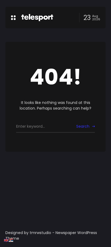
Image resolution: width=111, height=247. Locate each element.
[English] (6, 240)
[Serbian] (11, 240)
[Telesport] (37, 17)
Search (82, 126)
